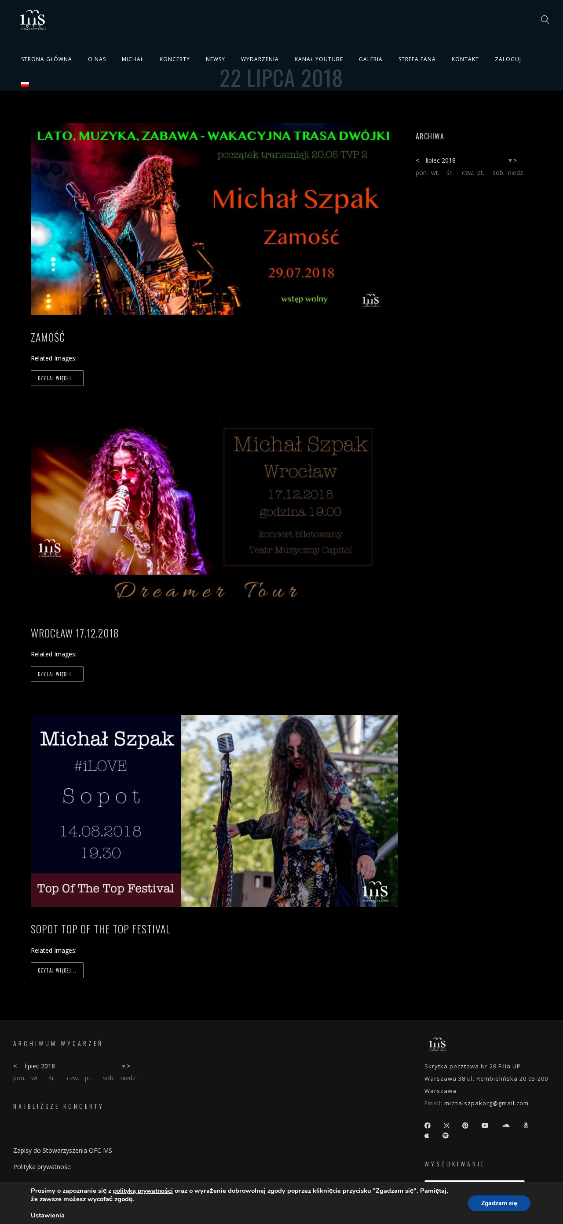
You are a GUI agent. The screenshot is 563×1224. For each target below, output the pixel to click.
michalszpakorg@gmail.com (486, 1103)
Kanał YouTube (319, 59)
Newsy (215, 59)
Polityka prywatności (42, 1166)
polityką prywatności (143, 1191)
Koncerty (175, 59)
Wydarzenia (260, 59)
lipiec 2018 (441, 160)
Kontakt (465, 59)
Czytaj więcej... (57, 378)
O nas (97, 59)
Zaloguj (508, 59)
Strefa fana (417, 59)
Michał (133, 59)
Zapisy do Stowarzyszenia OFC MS (62, 1150)
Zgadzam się (499, 1203)
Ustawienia (48, 1215)
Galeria (371, 59)
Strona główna (46, 59)
